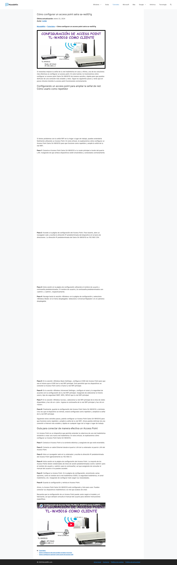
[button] (170, 4)
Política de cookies (117, 562)
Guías (107, 4)
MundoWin (41, 26)
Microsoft (126, 4)
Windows (96, 4)
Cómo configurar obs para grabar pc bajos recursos (55, 552)
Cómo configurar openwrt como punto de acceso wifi (56, 554)
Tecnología (162, 4)
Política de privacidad (132, 562)
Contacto (106, 562)
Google (141, 4)
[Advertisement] (71, 105)
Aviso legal (97, 562)
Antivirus (153, 4)
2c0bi (44, 21)
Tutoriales (116, 4)
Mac (134, 4)
